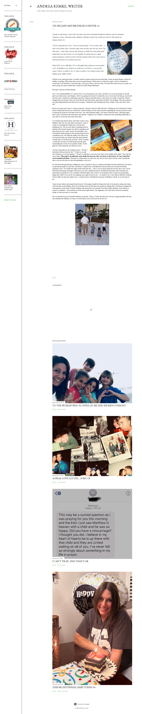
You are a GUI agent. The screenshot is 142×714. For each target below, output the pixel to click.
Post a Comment (62, 691)
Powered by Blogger (83, 704)
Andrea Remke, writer (60, 6)
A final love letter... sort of (71, 478)
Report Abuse (10, 200)
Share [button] (32, 22)
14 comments (61, 482)
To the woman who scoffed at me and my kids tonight (89, 405)
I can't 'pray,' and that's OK (70, 561)
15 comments (61, 565)
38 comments (61, 409)
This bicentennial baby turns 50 (73, 687)
